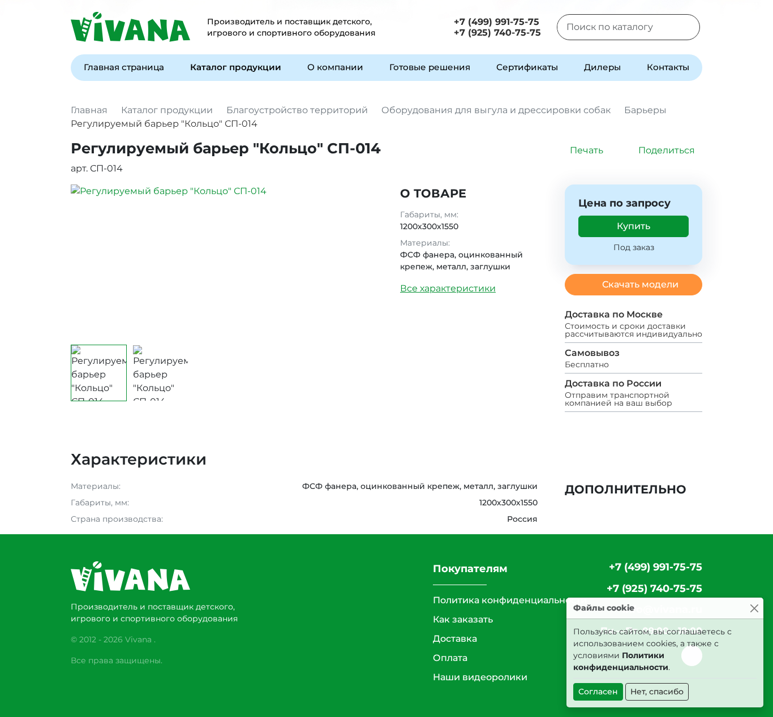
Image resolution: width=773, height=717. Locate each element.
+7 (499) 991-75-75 (496, 21)
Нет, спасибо (657, 691)
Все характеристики (448, 288)
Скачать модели (640, 284)
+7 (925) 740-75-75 (497, 32)
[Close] (754, 608)
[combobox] (614, 27)
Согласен (598, 691)
